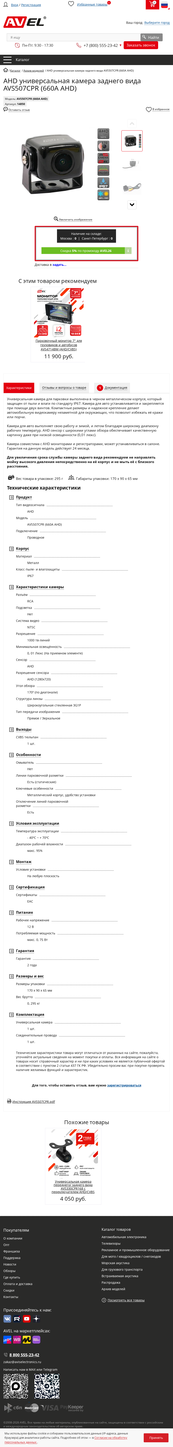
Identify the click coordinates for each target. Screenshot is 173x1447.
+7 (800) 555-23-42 (101, 45)
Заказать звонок (141, 45)
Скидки (8, 1290)
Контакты (10, 1297)
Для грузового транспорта (122, 1269)
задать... (59, 264)
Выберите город (157, 22)
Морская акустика (116, 1263)
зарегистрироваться (124, 1085)
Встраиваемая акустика (120, 1276)
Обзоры (9, 1271)
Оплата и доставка (17, 1284)
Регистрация (31, 5)
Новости (9, 1264)
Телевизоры (111, 1243)
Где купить (11, 1277)
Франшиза (11, 1251)
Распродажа (111, 1282)
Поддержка (11, 1258)
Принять (156, 1438)
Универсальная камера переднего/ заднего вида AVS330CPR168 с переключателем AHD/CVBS (73, 1186)
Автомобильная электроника (124, 1237)
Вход (14, 5)
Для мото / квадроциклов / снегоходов (131, 1256)
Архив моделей (113, 1289)
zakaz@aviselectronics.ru (22, 1362)
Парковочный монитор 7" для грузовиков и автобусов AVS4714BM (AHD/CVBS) (59, 345)
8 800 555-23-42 (24, 1354)
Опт (6, 1245)
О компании (12, 1238)
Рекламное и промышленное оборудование (136, 1250)
